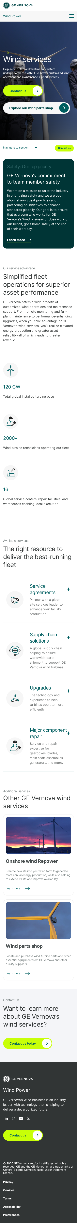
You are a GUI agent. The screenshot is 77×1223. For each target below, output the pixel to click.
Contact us (64, 148)
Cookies (8, 1190)
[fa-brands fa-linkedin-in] (6, 1119)
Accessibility (12, 1206)
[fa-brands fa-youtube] (21, 1119)
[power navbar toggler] (71, 16)
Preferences (11, 1214)
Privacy (8, 1182)
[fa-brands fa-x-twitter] (28, 1119)
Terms (7, 1198)
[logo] (18, 5)
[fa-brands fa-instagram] (13, 1119)
